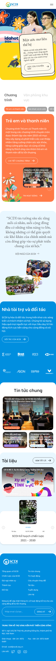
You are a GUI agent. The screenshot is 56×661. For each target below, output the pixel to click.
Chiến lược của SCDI (11, 575)
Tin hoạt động (30, 195)
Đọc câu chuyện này (36, 67)
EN (10, 4)
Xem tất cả (40, 460)
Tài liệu (31, 585)
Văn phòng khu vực (35, 97)
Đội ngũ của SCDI (25, 253)
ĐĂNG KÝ (41, 611)
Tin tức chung (34, 571)
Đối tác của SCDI (13, 339)
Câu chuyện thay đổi (37, 580)
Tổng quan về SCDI (10, 571)
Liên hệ (31, 594)
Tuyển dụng (33, 589)
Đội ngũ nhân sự (9, 580)
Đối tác (5, 589)
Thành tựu (6, 585)
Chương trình (10, 97)
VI (6, 4)
